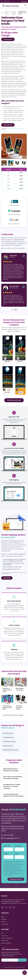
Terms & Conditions (6, 938)
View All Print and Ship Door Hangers (13, 715)
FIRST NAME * (7, 846)
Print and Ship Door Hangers (14, 13)
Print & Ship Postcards (9, 741)
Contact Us (4, 935)
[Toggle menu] (25, 5)
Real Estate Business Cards (10, 750)
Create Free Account (16, 879)
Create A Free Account (14, 400)
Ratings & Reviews (6, 943)
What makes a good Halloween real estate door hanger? (12, 777)
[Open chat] (8, 1)
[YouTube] (10, 907)
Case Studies (4, 924)
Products (3, 922)
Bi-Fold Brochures (8, 733)
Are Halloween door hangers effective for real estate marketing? (12, 786)
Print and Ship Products (7, 13)
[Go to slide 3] (15, 309)
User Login (24, 1)
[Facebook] (6, 907)
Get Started (6, 578)
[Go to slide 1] (12, 309)
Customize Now (7, 39)
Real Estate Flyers (8, 746)
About (3, 917)
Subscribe (22, 960)
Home (2, 12)
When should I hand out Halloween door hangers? (11, 770)
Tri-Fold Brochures (8, 737)
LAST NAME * (18, 846)
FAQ (2, 933)
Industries (3, 919)
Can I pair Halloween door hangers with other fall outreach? (13, 795)
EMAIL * (17, 854)
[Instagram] (2, 907)
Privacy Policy (18, 873)
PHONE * (6, 854)
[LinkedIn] (13, 907)
